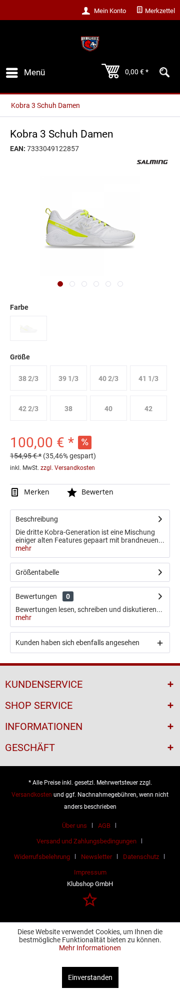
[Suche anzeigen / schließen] (164, 73)
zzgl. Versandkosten (67, 467)
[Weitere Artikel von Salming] (152, 162)
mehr (24, 548)
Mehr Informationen (90, 948)
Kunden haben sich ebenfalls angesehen (78, 643)
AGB (104, 825)
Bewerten (97, 492)
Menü (34, 72)
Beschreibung (37, 519)
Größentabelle (37, 572)
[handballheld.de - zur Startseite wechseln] (90, 44)
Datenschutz (141, 856)
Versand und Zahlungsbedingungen (86, 841)
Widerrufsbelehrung (42, 856)
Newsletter (96, 856)
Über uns (74, 825)
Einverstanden (90, 977)
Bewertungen (36, 596)
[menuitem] (155, 11)
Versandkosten (32, 794)
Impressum (90, 872)
